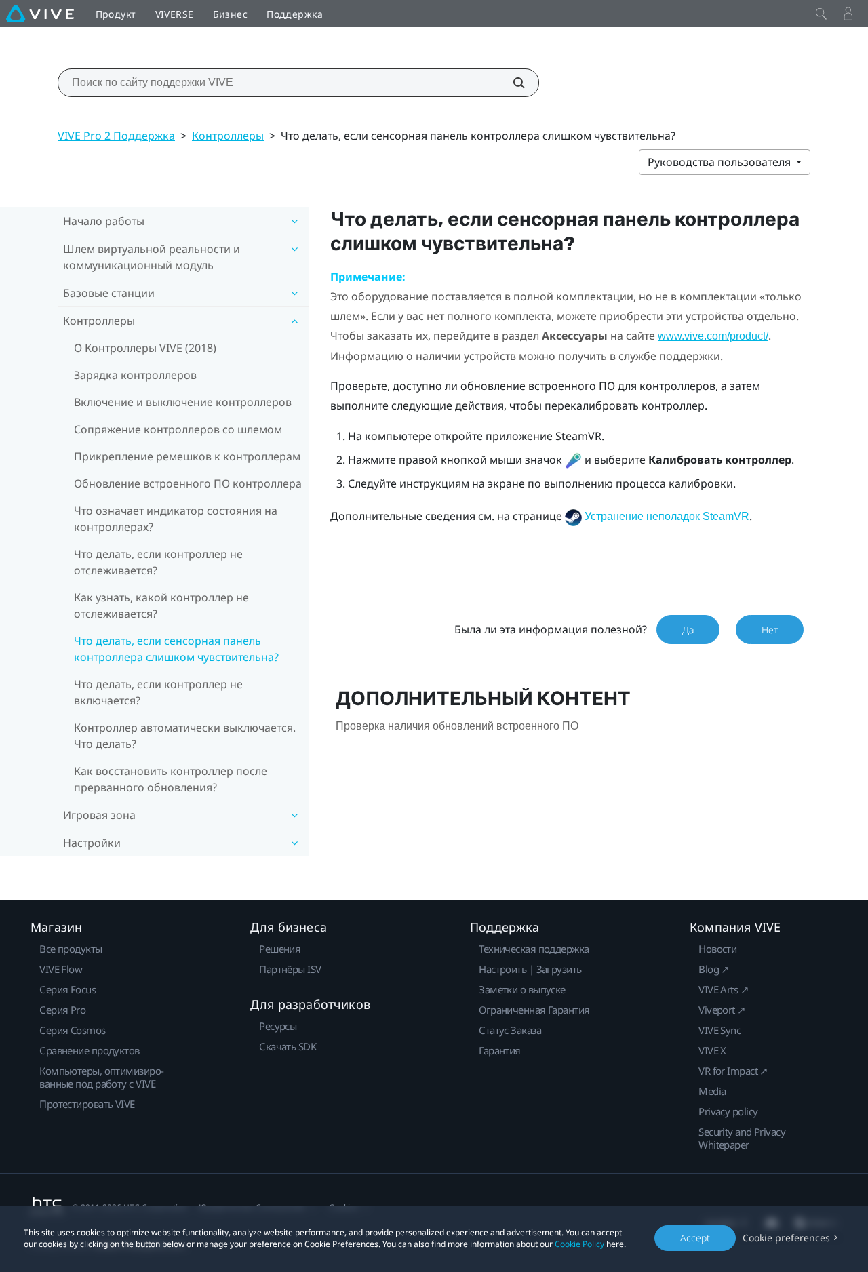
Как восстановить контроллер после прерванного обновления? (170, 779)
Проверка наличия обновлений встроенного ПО (457, 726)
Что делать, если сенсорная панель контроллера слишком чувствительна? (176, 648)
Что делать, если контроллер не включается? (158, 692)
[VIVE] (40, 13)
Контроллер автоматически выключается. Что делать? (185, 735)
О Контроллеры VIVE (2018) (145, 347)
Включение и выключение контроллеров (183, 402)
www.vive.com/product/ (713, 336)
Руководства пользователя (720, 162)
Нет (770, 629)
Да (688, 629)
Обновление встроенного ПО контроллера (188, 483)
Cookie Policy (579, 1244)
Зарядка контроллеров (135, 374)
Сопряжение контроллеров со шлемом (178, 429)
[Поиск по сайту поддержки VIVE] (511, 82)
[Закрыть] (821, 13)
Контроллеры (228, 135)
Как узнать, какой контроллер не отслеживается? (161, 605)
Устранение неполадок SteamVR (667, 516)
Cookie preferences (786, 1237)
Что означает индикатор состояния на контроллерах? (175, 518)
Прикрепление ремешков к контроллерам (187, 456)
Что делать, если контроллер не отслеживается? (158, 562)
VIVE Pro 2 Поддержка (116, 135)
